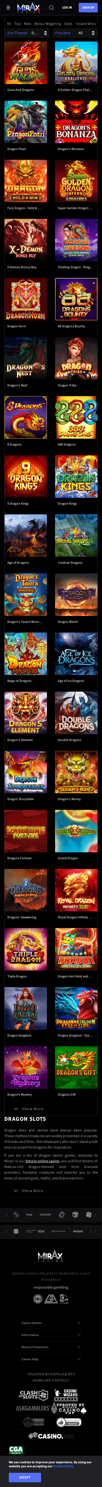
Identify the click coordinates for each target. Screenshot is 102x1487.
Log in (67, 7)
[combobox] (51, 23)
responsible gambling (51, 1287)
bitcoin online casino (43, 1161)
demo (26, 77)
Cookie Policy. (63, 1466)
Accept (25, 1477)
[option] (9, 23)
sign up (88, 7)
